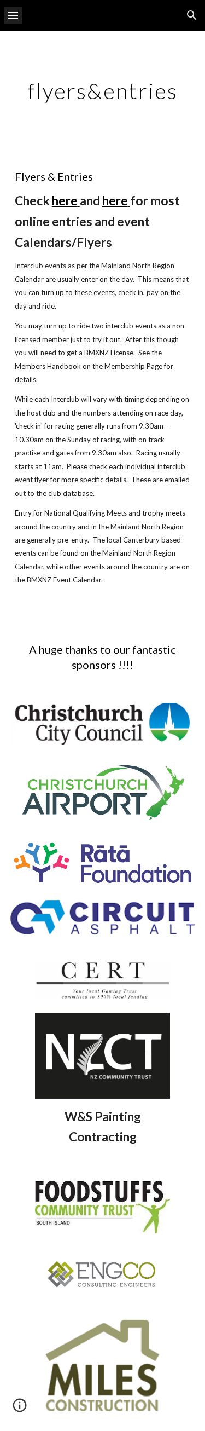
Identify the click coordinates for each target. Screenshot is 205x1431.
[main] (102, 90)
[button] (13, 15)
